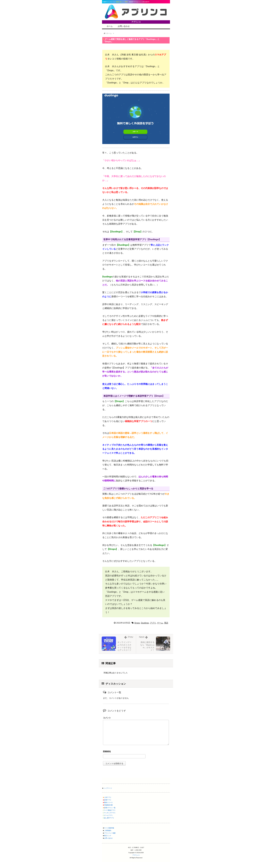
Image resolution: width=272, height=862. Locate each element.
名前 (136, 752)
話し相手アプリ (109, 818)
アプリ (153, 623)
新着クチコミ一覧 (109, 807)
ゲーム (160, 623)
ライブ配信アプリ (109, 810)
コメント (107, 718)
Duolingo (145, 623)
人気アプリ (107, 797)
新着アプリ (107, 800)
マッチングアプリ (109, 813)
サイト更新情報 (109, 828)
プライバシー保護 (109, 833)
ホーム (110, 26)
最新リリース (108, 802)
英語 (166, 623)
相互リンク (107, 835)
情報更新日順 (108, 805)
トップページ (107, 788)
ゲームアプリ (108, 815)
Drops (137, 623)
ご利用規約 (107, 830)
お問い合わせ (124, 26)
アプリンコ (136, 855)
